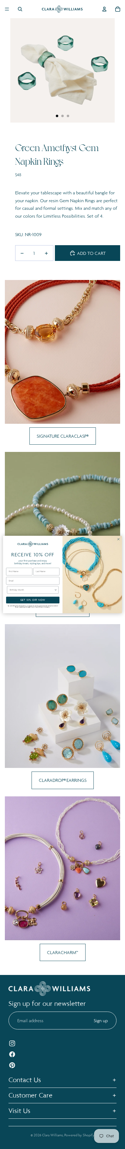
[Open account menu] (104, 9)
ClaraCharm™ (62, 952)
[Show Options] (55, 589)
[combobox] (32, 589)
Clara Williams (52, 1135)
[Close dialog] (118, 539)
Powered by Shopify (79, 1135)
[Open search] (20, 9)
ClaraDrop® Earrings (62, 780)
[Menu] (7, 9)
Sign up (101, 1020)
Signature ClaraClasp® (63, 436)
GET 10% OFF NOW (32, 599)
